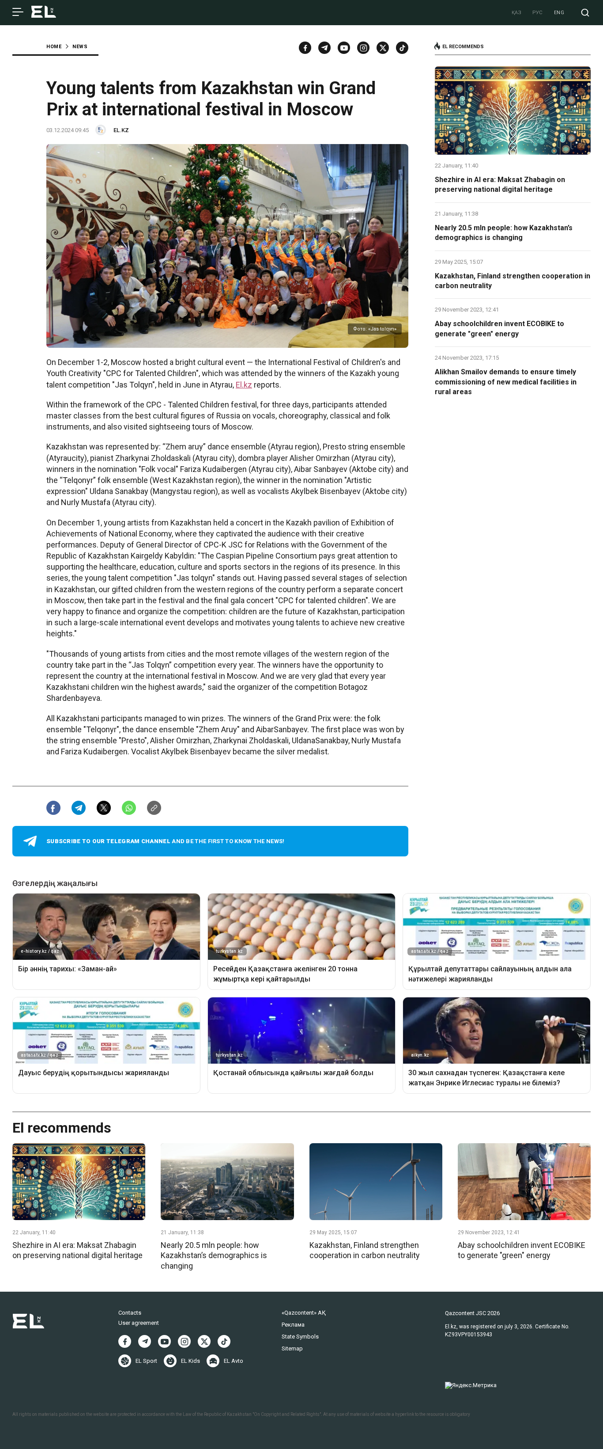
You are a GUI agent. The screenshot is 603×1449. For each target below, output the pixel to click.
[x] (383, 48)
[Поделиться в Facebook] (53, 808)
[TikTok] (402, 48)
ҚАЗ (517, 12)
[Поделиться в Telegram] (79, 808)
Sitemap (292, 1348)
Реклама (293, 1324)
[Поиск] (585, 12)
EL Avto (233, 1361)
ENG (559, 12)
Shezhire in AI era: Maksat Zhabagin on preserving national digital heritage (500, 184)
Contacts (129, 1312)
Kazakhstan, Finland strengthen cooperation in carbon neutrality (512, 281)
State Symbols (300, 1336)
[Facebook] (305, 48)
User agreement (138, 1323)
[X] (204, 1341)
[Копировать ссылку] (154, 808)
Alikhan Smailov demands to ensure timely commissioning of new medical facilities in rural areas (506, 382)
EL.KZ (121, 130)
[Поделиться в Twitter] (104, 808)
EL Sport (146, 1361)
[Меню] (17, 12)
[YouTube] (344, 48)
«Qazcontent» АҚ (304, 1312)
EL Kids (190, 1361)
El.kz (244, 384)
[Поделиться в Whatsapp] (129, 808)
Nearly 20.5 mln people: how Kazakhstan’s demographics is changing (504, 233)
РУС (537, 12)
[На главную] (43, 12)
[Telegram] (324, 48)
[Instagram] (363, 48)
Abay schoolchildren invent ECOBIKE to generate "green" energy (499, 328)
